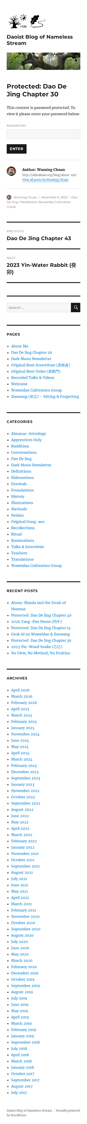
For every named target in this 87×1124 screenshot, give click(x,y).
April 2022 (20, 828)
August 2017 (22, 1086)
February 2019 (23, 1029)
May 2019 (19, 1011)
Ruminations (22, 540)
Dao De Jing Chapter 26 (31, 352)
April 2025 (20, 709)
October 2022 (23, 797)
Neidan (17, 515)
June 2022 (20, 816)
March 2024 (21, 759)
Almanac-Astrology (28, 433)
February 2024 (24, 765)
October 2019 (23, 979)
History (17, 496)
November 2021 (25, 853)
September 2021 (25, 866)
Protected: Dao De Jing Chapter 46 (41, 615)
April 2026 (20, 690)
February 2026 (24, 702)
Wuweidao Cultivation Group (36, 390)
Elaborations (22, 477)
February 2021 (23, 910)
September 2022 (25, 803)
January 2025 (23, 728)
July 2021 (19, 878)
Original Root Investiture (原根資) (40, 365)
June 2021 (19, 885)
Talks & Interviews (27, 546)
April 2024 (20, 753)
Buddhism (20, 446)
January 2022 (23, 847)
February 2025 (24, 721)
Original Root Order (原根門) (35, 371)
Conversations (24, 452)
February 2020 (24, 967)
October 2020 (23, 922)
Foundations (22, 490)
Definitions (21, 471)
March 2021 (21, 904)
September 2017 (25, 1080)
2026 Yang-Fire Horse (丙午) (36, 621)
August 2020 (22, 935)
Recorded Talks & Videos (32, 377)
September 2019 (25, 985)
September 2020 (25, 929)
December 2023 (25, 772)
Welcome (19, 384)
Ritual (16, 534)
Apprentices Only (26, 440)
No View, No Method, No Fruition (40, 653)
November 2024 (25, 734)
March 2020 (21, 960)
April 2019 (20, 1017)
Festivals (19, 484)
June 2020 (20, 948)
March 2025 (21, 715)
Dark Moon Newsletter (31, 358)
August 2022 (22, 809)
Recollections (23, 528)
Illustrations (22, 502)
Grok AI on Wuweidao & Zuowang (40, 634)
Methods (19, 509)
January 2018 (22, 1067)
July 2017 (19, 1092)
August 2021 (22, 872)
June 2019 (20, 1004)
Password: (17, 125)
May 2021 (19, 891)
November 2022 (25, 790)
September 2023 (25, 778)
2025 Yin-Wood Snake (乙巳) (36, 646)
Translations (28, 202)
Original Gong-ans (27, 521)
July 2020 (19, 941)
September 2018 (25, 1042)
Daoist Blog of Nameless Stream (29, 1111)
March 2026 (22, 696)
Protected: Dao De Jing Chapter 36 (41, 640)
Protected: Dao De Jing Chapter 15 (41, 628)
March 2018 (21, 1061)
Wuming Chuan (25, 197)
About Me (19, 346)
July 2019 (19, 998)
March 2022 (21, 834)
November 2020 (25, 916)
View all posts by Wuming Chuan (45, 180)
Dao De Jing (21, 458)
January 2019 (22, 1036)
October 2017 (22, 1073)
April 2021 (20, 897)
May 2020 (20, 954)
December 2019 (24, 973)
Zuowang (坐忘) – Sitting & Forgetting (45, 396)
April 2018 (20, 1055)
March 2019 (21, 1023)
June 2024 (20, 740)
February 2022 (24, 841)
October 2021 (22, 860)
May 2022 (20, 822)
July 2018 (19, 1048)
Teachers (19, 553)
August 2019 (22, 992)
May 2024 (20, 746)
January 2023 (22, 784)
